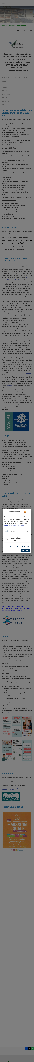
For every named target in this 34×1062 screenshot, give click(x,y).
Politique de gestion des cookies (14, 525)
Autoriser (25, 550)
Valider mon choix (23, 546)
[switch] (6, 539)
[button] (17, 531)
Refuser (10, 546)
